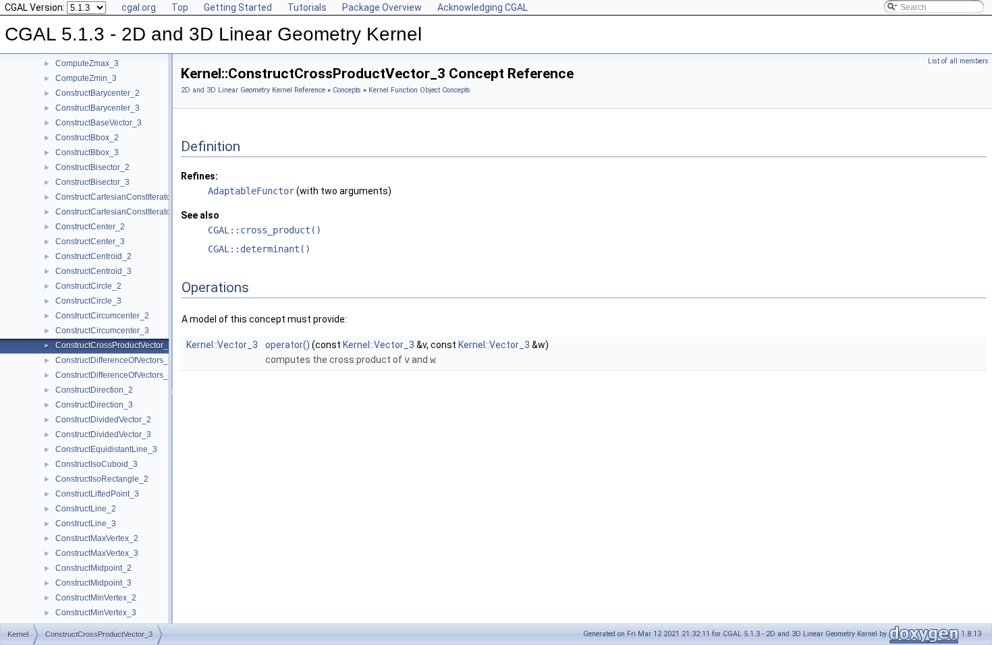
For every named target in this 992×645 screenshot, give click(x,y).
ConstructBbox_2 (87, 137)
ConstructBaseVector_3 (98, 123)
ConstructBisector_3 (92, 182)
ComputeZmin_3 (86, 78)
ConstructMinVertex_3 (95, 612)
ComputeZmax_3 (87, 63)
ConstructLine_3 (85, 523)
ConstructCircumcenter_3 (102, 330)
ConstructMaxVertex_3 (96, 553)
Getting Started (238, 7)
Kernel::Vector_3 (222, 344)
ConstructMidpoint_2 (93, 568)
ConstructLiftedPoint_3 (97, 494)
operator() (287, 344)
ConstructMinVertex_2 (95, 597)
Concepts (347, 90)
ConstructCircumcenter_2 (102, 315)
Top (179, 7)
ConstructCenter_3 (90, 241)
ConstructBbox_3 (87, 152)
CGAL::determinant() (259, 249)
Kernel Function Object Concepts (419, 90)
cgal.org (138, 7)
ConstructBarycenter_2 (97, 93)
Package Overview (382, 7)
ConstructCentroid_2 (93, 256)
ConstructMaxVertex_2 (96, 538)
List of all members (958, 61)
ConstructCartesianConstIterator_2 (119, 197)
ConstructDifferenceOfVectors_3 (114, 375)
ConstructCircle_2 (88, 286)
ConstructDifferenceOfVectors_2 (114, 360)
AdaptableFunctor (251, 191)
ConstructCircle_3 (88, 301)
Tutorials (307, 7)
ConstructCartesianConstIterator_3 (119, 212)
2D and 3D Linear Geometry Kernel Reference (253, 90)
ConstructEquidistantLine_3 (106, 449)
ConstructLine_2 (85, 508)
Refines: (199, 176)
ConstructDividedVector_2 (103, 419)
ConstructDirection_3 (94, 405)
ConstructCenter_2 (90, 226)
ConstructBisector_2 (92, 167)
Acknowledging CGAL (482, 7)
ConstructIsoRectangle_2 (101, 479)
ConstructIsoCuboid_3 (96, 464)
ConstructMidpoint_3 (93, 583)
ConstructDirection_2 (94, 390)
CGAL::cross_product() (264, 230)
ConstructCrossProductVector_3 (114, 345)
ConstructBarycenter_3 (97, 108)
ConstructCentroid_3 (93, 271)
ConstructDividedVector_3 (103, 434)
